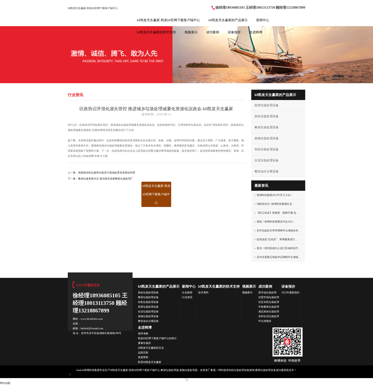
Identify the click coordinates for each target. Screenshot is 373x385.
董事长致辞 (144, 343)
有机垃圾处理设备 (266, 149)
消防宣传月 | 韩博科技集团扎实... (275, 203)
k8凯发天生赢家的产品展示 (228, 20)
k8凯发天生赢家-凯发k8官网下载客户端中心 (93, 8)
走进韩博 (255, 32)
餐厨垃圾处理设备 (266, 127)
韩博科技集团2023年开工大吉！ (275, 195)
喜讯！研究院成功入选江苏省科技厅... (278, 248)
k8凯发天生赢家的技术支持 (156, 32)
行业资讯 (187, 297)
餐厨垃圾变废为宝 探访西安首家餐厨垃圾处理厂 (105, 178)
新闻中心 (262, 20)
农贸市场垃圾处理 (268, 297)
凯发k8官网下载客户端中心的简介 (157, 338)
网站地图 (5, 383)
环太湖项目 (264, 321)
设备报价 (234, 32)
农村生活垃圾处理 (268, 316)
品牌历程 (143, 352)
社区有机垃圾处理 (268, 302)
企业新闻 (187, 292)
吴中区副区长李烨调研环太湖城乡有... (278, 230)
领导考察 (143, 333)
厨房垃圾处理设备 (266, 105)
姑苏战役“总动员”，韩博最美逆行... (277, 239)
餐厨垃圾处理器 (170, 370)
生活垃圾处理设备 (266, 160)
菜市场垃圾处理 (267, 292)
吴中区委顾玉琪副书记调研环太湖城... (278, 257)
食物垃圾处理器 (188, 370)
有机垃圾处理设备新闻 (241, 370)
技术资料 (203, 292)
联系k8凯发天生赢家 (149, 362)
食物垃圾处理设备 (266, 138)
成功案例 (212, 32)
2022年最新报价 (290, 292)
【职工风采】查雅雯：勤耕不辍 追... (277, 212)
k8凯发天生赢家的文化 (151, 347)
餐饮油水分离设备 (266, 171)
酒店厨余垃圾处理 (268, 311)
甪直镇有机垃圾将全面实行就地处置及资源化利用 (106, 172)
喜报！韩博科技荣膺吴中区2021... (276, 221)
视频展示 (191, 32)
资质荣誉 (143, 357)
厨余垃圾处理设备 (266, 116)
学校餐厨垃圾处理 (268, 306)
